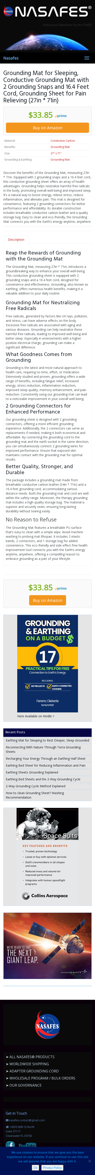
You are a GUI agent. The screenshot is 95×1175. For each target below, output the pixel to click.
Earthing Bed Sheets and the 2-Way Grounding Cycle (43, 779)
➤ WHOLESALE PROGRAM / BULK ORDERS (40, 1078)
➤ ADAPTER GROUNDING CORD (32, 1071)
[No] (89, 1161)
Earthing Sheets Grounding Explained (32, 772)
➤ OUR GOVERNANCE (24, 1085)
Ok (35, 1167)
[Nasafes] (47, 11)
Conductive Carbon (63, 141)
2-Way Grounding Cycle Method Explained (35, 786)
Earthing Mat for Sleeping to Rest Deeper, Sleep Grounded (47, 740)
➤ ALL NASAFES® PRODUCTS (30, 1056)
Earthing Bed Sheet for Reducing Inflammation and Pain (46, 765)
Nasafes (11, 58)
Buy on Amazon (47, 127)
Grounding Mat (60, 147)
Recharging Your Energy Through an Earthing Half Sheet (46, 758)
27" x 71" (56, 153)
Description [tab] (16, 239)
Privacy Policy (52, 1167)
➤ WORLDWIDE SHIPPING (27, 1064)
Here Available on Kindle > (35, 716)
